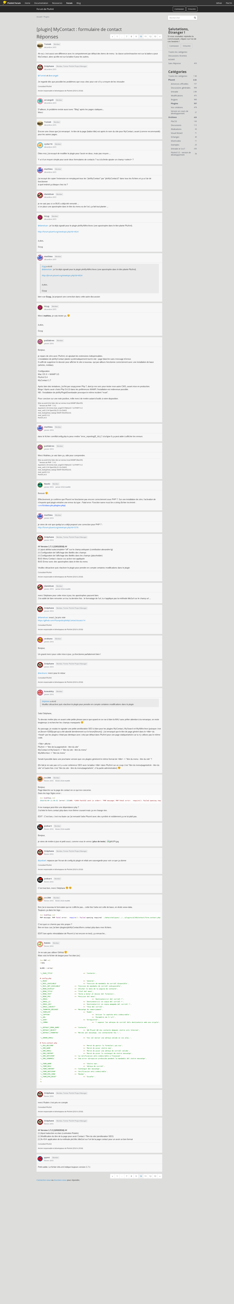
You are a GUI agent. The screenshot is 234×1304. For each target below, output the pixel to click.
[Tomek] (40, 45)
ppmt (47, 1157)
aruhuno (48, 638)
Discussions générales (184, 87)
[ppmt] (40, 1159)
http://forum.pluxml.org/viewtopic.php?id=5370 (58, 527)
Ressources (57, 3)
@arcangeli (53, 75)
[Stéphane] (40, 67)
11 (145, 36)
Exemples (184, 144)
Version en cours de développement (184, 112)
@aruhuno (42, 673)
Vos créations (184, 107)
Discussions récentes (177, 55)
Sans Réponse (182, 63)
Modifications (184, 95)
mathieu (48, 169)
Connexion (179, 9)
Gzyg (46, 216)
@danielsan (43, 225)
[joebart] (40, 827)
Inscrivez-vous (60, 1180)
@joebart (42, 860)
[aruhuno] (40, 640)
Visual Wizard (184, 133)
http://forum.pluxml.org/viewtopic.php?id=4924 (58, 231)
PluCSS (229, 3)
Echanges (184, 137)
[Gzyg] (40, 217)
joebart (48, 825)
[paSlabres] (40, 342)
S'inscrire (192, 9)
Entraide (184, 91)
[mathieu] (40, 170)
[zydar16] (40, 145)
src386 (47, 777)
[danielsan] (40, 195)
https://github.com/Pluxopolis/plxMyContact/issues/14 (61, 620)
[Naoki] (40, 485)
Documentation (41, 3)
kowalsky (49, 691)
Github (219, 3)
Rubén (47, 942)
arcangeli (48, 99)
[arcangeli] (40, 101)
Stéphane (49, 66)
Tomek (47, 44)
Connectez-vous (44, 1180)
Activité (171, 59)
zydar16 (48, 144)
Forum (69, 3)
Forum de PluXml (45, 9)
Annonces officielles (184, 84)
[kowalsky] (40, 692)
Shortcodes (184, 141)
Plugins (184, 103)
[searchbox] (182, 17)
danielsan (49, 194)
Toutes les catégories (177, 52)
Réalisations (184, 129)
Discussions (184, 125)
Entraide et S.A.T (184, 148)
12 (150, 36)
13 (155, 36)
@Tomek (42, 75)
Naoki (47, 483)
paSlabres (49, 340)
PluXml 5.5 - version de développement (184, 153)
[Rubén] (40, 944)
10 (141, 36)
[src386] (40, 779)
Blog (79, 3)
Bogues (184, 99)
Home (27, 3)
